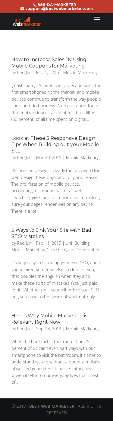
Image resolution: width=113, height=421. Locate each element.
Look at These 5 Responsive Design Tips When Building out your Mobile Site (55, 144)
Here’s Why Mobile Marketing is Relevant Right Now (49, 319)
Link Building (77, 243)
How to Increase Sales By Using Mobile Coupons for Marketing (48, 63)
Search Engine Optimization (74, 250)
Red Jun (24, 72)
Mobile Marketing (80, 72)
